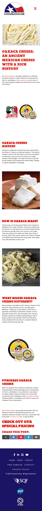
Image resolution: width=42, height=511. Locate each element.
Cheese (29, 460)
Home (12, 460)
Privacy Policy (21, 469)
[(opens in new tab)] (21, 481)
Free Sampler (14, 465)
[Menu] (35, 8)
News (20, 460)
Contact (29, 465)
